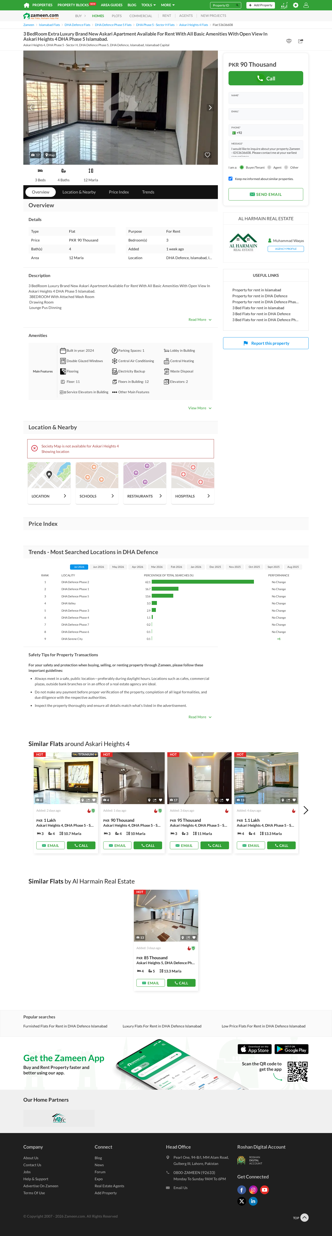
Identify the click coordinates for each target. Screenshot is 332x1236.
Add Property (106, 1193)
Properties (42, 5)
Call (270, 78)
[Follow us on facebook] (243, 1194)
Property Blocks (76, 5)
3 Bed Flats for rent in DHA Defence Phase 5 (265, 319)
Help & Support (35, 1179)
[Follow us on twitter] (243, 1205)
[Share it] (88, 800)
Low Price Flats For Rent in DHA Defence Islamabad (264, 1026)
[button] (35, 155)
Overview (40, 191)
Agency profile (286, 248)
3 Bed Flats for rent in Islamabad (258, 308)
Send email (269, 194)
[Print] (289, 41)
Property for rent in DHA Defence (259, 296)
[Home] (26, 5)
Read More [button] (197, 319)
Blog (132, 5)
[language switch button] (284, 5)
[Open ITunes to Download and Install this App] (256, 1053)
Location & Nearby (79, 191)
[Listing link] (66, 802)
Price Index (119, 191)
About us (30, 1158)
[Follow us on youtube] (266, 1194)
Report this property (270, 343)
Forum (100, 1172)
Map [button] (52, 155)
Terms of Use (34, 1193)
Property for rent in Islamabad (256, 290)
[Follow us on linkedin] (254, 1205)
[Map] (82, 800)
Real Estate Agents (109, 1186)
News (99, 1165)
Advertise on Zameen (40, 1186)
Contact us (32, 1165)
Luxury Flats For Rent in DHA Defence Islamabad (162, 1026)
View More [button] (197, 408)
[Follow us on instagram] (254, 1194)
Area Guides (111, 5)
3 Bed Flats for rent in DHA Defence (261, 314)
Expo (99, 1179)
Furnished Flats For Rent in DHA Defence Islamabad (65, 1026)
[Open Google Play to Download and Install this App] (291, 1053)
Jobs (27, 1172)
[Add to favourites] (207, 155)
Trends (148, 191)
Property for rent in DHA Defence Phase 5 (265, 302)
